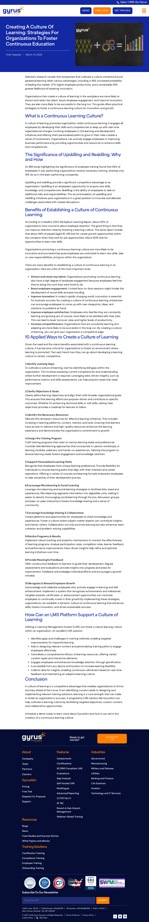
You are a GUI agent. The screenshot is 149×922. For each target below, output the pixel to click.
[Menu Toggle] (144, 10)
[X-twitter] (115, 916)
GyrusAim (29, 780)
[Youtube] (120, 916)
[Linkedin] (125, 916)
